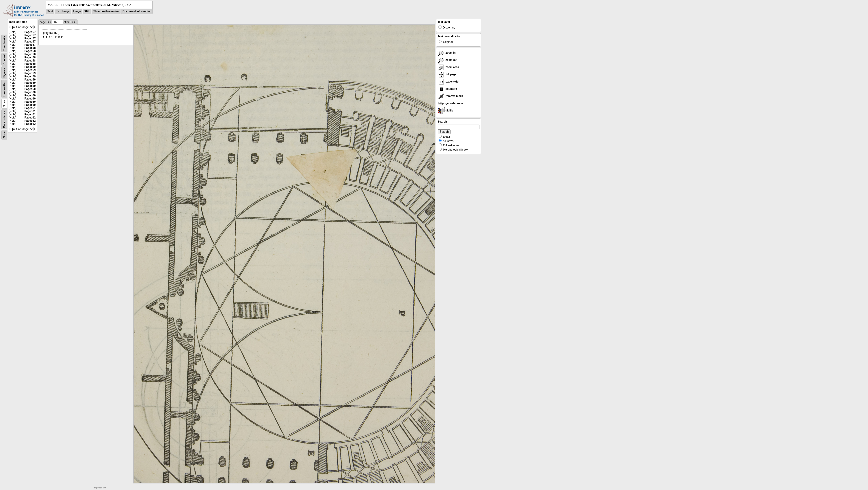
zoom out (451, 60)
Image (77, 11)
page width (452, 81)
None (4, 134)
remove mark (454, 96)
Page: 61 (30, 108)
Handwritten (4, 89)
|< (48, 22)
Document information (137, 11)
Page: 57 (30, 32)
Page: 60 (30, 89)
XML (87, 11)
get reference (454, 103)
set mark (451, 88)
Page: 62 (30, 117)
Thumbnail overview (106, 11)
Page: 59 (30, 67)
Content (4, 59)
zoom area (452, 67)
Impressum (100, 487)
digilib (449, 110)
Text (50, 11)
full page (450, 74)
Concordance (4, 119)
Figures (4, 73)
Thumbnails (4, 43)
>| (75, 22)
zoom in (450, 52)
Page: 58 (30, 48)
